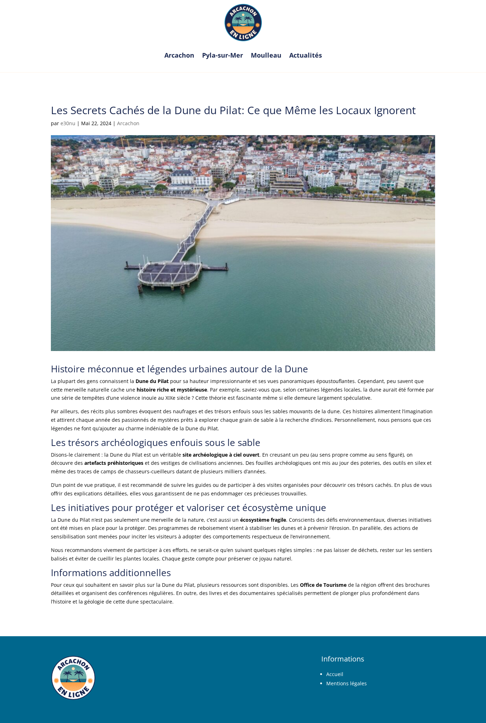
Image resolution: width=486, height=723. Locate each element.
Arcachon (179, 55)
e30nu (67, 123)
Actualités (305, 55)
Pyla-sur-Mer (222, 55)
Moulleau (266, 55)
